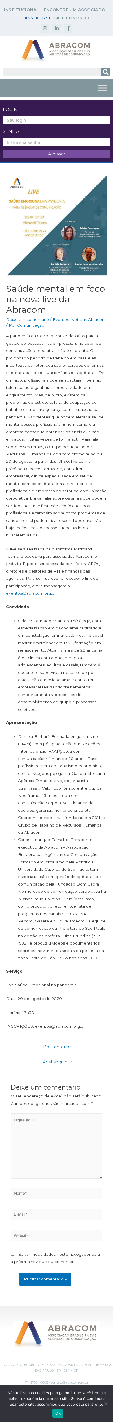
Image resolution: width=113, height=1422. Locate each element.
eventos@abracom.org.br (31, 593)
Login (10, 109)
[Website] (57, 1236)
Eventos (61, 319)
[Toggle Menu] (102, 88)
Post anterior (57, 1046)
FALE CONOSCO (71, 18)
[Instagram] (45, 28)
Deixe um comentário (27, 319)
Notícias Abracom (88, 319)
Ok (58, 1413)
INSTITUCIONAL (21, 9)
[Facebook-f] (68, 28)
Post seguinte (57, 1062)
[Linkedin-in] (56, 28)
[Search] (105, 72)
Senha (11, 131)
